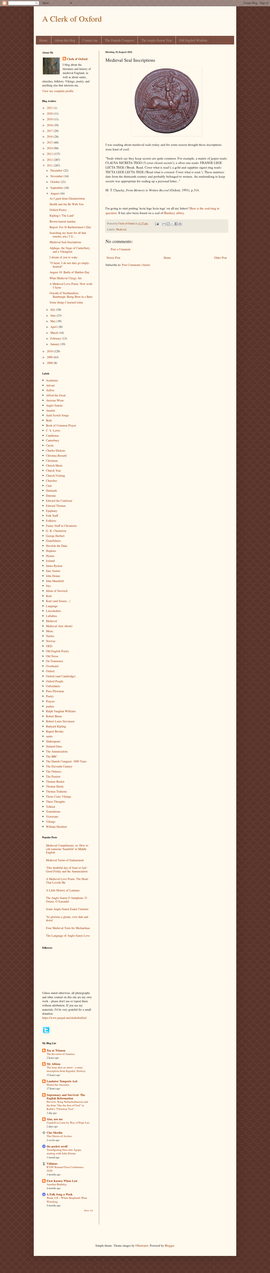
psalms (50, 706)
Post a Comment (120, 249)
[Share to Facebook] (176, 224)
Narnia (50, 636)
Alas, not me (55, 1119)
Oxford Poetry (58, 210)
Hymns (50, 556)
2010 (50, 351)
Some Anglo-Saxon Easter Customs (67, 909)
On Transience (54, 661)
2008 (50, 363)
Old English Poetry (57, 651)
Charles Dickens (55, 450)
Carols (50, 445)
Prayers (50, 701)
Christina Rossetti (56, 455)
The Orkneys (53, 771)
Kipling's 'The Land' (62, 215)
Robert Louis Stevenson (60, 721)
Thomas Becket (55, 781)
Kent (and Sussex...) (58, 601)
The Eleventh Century (59, 766)
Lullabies (51, 616)
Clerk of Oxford (77, 59)
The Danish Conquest (119, 40)
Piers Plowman (55, 691)
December (56, 170)
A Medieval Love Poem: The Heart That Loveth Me (67, 880)
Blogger (169, 1245)
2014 (50, 148)
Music (49, 631)
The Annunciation (57, 751)
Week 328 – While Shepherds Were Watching (67, 1199)
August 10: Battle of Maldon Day (69, 272)
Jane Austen (53, 571)
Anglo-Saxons (54, 405)
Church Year (53, 470)
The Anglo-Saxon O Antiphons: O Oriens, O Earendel (66, 899)
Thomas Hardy (55, 786)
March (54, 333)
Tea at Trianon (56, 1050)
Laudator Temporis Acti (62, 1081)
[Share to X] (172, 224)
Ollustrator (141, 1245)
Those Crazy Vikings (58, 796)
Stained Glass (54, 746)
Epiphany (51, 511)
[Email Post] (156, 223)
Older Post (220, 258)
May (53, 321)
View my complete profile (57, 91)
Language (52, 606)
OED (49, 646)
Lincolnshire (53, 611)
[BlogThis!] (168, 224)
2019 (50, 119)
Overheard (52, 666)
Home (43, 40)
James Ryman (54, 566)
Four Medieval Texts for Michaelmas (68, 928)
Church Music (54, 465)
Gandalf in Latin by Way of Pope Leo (68, 1122)
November (57, 176)
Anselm (50, 410)
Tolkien (50, 807)
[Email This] (164, 224)
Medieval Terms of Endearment (65, 860)
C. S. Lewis (53, 430)
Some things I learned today (66, 302)
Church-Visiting (55, 476)
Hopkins (51, 551)
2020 (50, 113)
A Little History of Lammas (63, 890)
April (54, 327)
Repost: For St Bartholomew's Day (70, 227)
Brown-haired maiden (63, 221)
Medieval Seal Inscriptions (65, 242)
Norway (50, 641)
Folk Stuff (52, 516)
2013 (50, 154)
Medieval (121, 229)
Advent (50, 385)
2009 (50, 357)
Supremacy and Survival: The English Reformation (66, 1096)
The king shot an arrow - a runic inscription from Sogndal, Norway (66, 1069)
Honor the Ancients (58, 1085)
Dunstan (51, 496)
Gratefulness (53, 541)
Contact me (90, 40)
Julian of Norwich (57, 591)
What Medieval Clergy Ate (66, 278)
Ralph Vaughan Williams (61, 711)
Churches (51, 481)
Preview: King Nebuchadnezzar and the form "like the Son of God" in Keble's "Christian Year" (67, 1105)
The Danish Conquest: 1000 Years (66, 761)
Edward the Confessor (59, 501)
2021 (50, 108)
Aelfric (50, 390)
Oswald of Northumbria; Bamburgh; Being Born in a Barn (71, 295)
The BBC (51, 756)
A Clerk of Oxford (72, 18)
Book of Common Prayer (61, 425)
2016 (50, 136)
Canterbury (52, 440)
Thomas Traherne (56, 791)
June (53, 315)
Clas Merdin (54, 1132)
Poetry (50, 696)
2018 (50, 125)
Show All (88, 1210)
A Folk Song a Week (60, 1194)
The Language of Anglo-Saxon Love (68, 936)
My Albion (53, 1064)
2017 (50, 131)
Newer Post (113, 258)
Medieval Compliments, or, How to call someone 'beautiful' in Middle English (67, 848)
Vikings (50, 822)
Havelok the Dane (56, 546)
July (53, 309)
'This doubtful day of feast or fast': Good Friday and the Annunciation (67, 869)
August (55, 193)
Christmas (52, 461)
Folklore (51, 521)
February (56, 338)
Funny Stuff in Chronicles (61, 526)
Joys (48, 586)
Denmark (51, 490)
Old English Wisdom (193, 40)
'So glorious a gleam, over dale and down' (67, 918)
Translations (53, 811)
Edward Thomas (56, 506)
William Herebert (56, 827)
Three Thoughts (55, 801)
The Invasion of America (61, 1054)
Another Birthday (57, 1184)
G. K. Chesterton (56, 531)
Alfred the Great (56, 395)
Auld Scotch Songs (57, 415)
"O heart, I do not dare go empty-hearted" (70, 264)
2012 (50, 160)
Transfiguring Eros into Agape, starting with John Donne (64, 1151)
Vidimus (52, 1163)
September (57, 188)
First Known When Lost (62, 1181)
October (55, 182)
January (55, 344)
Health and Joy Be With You (67, 204)
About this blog (65, 40)
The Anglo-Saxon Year (156, 40)
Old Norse (52, 656)
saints (49, 736)
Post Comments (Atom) (136, 265)
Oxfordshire (53, 686)
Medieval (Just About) (59, 626)
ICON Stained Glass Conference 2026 (65, 1168)
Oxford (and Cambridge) (61, 676)
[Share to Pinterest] (180, 224)
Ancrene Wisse (55, 400)
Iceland (50, 561)
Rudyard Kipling (56, 726)
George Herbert (55, 536)
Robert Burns (54, 716)
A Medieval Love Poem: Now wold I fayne (71, 285)
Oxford (50, 671)
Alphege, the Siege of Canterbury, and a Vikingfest (70, 250)
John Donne (53, 576)
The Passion (53, 776)
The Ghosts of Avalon (59, 1136)
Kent (49, 596)
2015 (50, 142)
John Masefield (55, 581)
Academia (52, 380)
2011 (50, 165)
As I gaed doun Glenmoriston (67, 198)
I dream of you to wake (63, 257)
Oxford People (54, 681)
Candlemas (52, 435)
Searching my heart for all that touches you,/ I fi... (68, 234)
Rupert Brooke (54, 731)
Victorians (52, 816)
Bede (49, 420)
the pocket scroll (57, 1146)
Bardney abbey (174, 213)
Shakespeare (53, 741)
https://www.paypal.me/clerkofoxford (64, 1018)
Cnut (49, 486)
